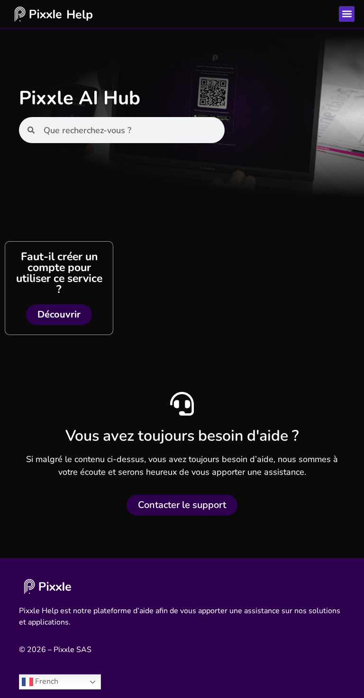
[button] (347, 14)
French (45, 681)
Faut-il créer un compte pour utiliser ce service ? (59, 273)
